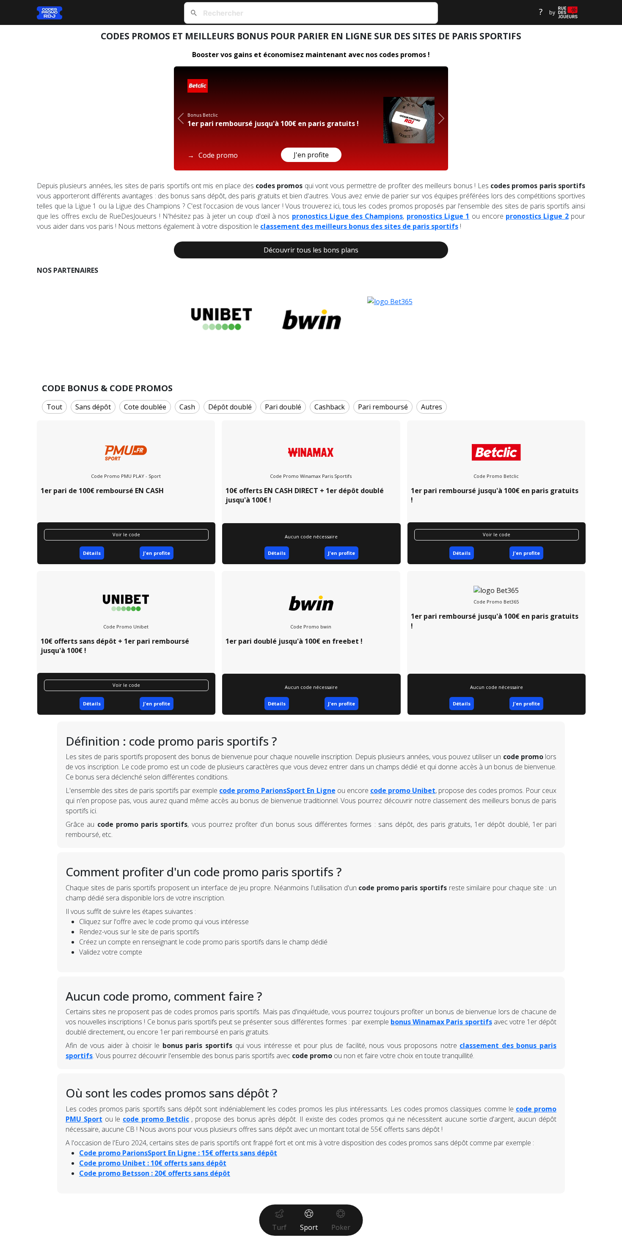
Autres (431, 407)
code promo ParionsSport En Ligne (277, 790)
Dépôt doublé (230, 407)
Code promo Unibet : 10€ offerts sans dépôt (152, 1163)
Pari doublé (283, 407)
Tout (54, 407)
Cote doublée (145, 407)
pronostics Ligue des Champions (347, 216)
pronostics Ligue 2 (537, 216)
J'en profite (311, 154)
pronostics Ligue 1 (438, 216)
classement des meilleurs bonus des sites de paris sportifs (359, 226)
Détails (92, 553)
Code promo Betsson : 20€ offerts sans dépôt (154, 1173)
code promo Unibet (402, 790)
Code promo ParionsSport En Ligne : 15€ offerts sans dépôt (178, 1153)
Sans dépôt (93, 407)
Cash (187, 407)
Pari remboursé (383, 407)
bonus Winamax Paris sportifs (441, 1021)
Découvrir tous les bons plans (311, 250)
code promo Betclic (156, 1119)
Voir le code (126, 534)
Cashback (329, 407)
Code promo (212, 155)
